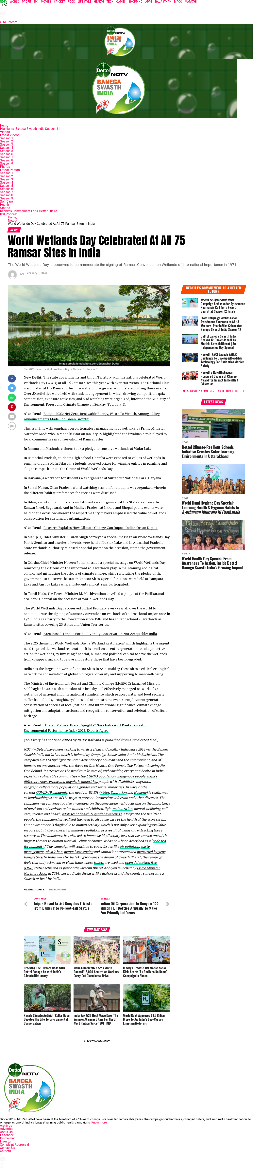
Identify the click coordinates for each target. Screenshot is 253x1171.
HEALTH (99, 1)
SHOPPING (135, 1)
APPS (148, 1)
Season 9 (6, 163)
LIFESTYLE (84, 1)
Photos (5, 167)
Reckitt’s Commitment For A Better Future (28, 211)
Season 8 (6, 160)
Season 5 (6, 151)
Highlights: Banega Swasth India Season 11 (30, 129)
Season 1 (6, 138)
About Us (6, 1132)
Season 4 (6, 148)
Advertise (6, 1129)
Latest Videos (10, 135)
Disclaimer (7, 1138)
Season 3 (6, 144)
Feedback (7, 1135)
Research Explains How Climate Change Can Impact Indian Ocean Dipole (100, 527)
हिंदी (36, 1)
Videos (5, 132)
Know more (99, 1122)
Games (121, 1)
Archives (6, 1125)
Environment (57, 889)
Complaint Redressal (14, 1144)
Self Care (6, 201)
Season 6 (6, 154)
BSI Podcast (8, 214)
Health (4, 205)
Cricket (59, 1)
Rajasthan (163, 1)
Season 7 (6, 157)
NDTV (3, 1)
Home (4, 125)
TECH (110, 1)
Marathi (191, 1)
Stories (5, 208)
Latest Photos (10, 170)
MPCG (178, 1)
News (12, 220)
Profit (26, 1)
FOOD (71, 1)
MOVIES (46, 1)
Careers (5, 1151)
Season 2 (6, 141)
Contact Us (7, 1148)
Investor (5, 1141)
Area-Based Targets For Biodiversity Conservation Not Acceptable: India (100, 633)
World (14, 1)
